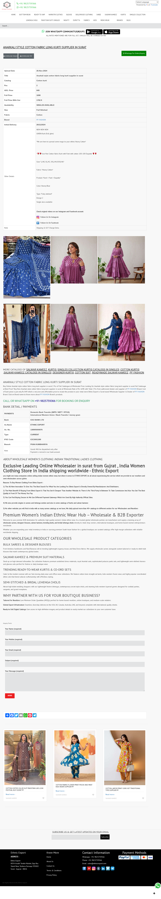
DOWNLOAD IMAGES (11, 56)
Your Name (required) (13, 629)
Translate (154, 5)
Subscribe (105, 837)
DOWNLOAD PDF (26, 56)
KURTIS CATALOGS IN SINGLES (101, 369)
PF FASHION (41, 120)
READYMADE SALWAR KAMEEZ (110, 372)
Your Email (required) (13, 650)
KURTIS (52, 369)
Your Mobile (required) (13, 639)
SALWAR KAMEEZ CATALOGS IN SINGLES (27, 372)
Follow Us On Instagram (49, 217)
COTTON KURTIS (129, 369)
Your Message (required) (14, 671)
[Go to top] (154, 893)
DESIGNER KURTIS (63, 372)
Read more (10, 794)
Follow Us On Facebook (49, 223)
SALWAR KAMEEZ (36, 369)
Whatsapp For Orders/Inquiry (134, 53)
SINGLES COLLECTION (70, 369)
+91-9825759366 (45, 401)
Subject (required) (12, 660)
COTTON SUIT (83, 372)
